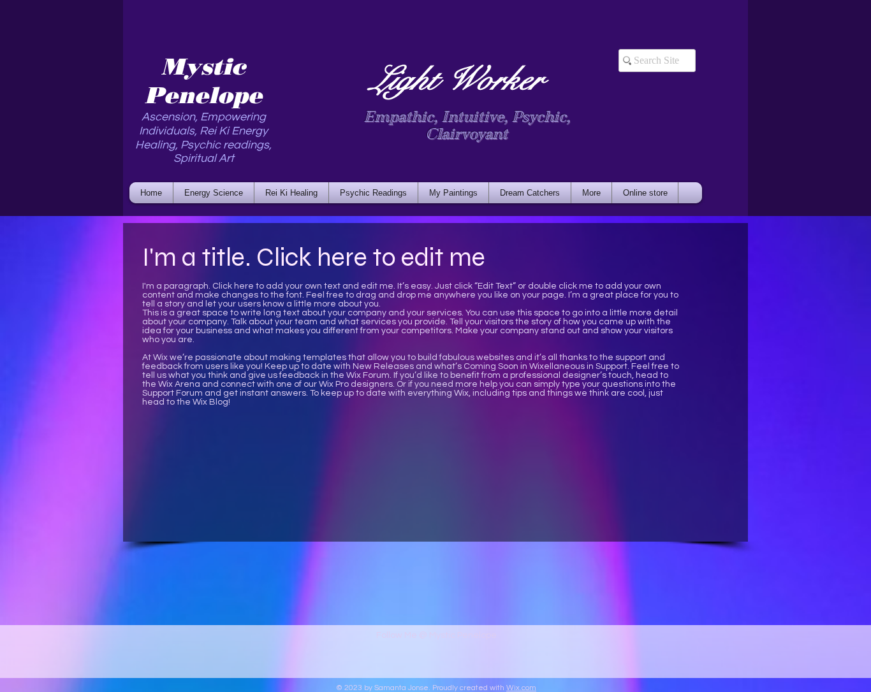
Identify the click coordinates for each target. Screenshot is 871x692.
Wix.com (521, 688)
